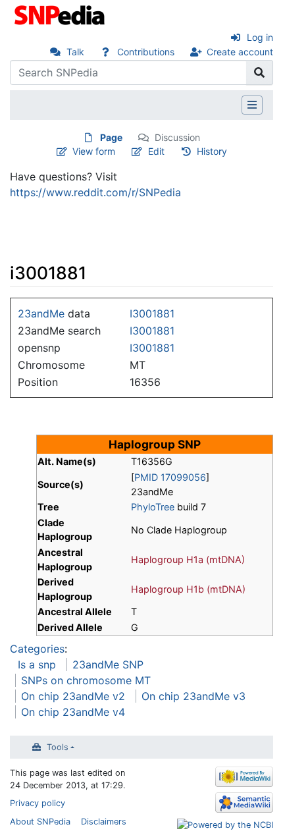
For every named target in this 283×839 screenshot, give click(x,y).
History (212, 151)
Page (111, 137)
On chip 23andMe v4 (73, 711)
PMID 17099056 (170, 477)
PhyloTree (152, 506)
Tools (57, 747)
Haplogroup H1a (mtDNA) (188, 559)
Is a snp (37, 664)
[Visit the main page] (61, 13)
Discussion (177, 137)
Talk (75, 51)
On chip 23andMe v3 (193, 696)
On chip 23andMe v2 (73, 696)
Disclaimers (103, 821)
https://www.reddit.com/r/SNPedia (95, 192)
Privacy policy (37, 803)
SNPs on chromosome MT (86, 680)
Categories (37, 648)
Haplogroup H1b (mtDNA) (188, 589)
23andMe (41, 313)
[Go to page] (259, 72)
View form (93, 151)
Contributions (145, 51)
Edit (156, 151)
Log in (260, 37)
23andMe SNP (107, 664)
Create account (240, 51)
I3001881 (152, 313)
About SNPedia (40, 821)
